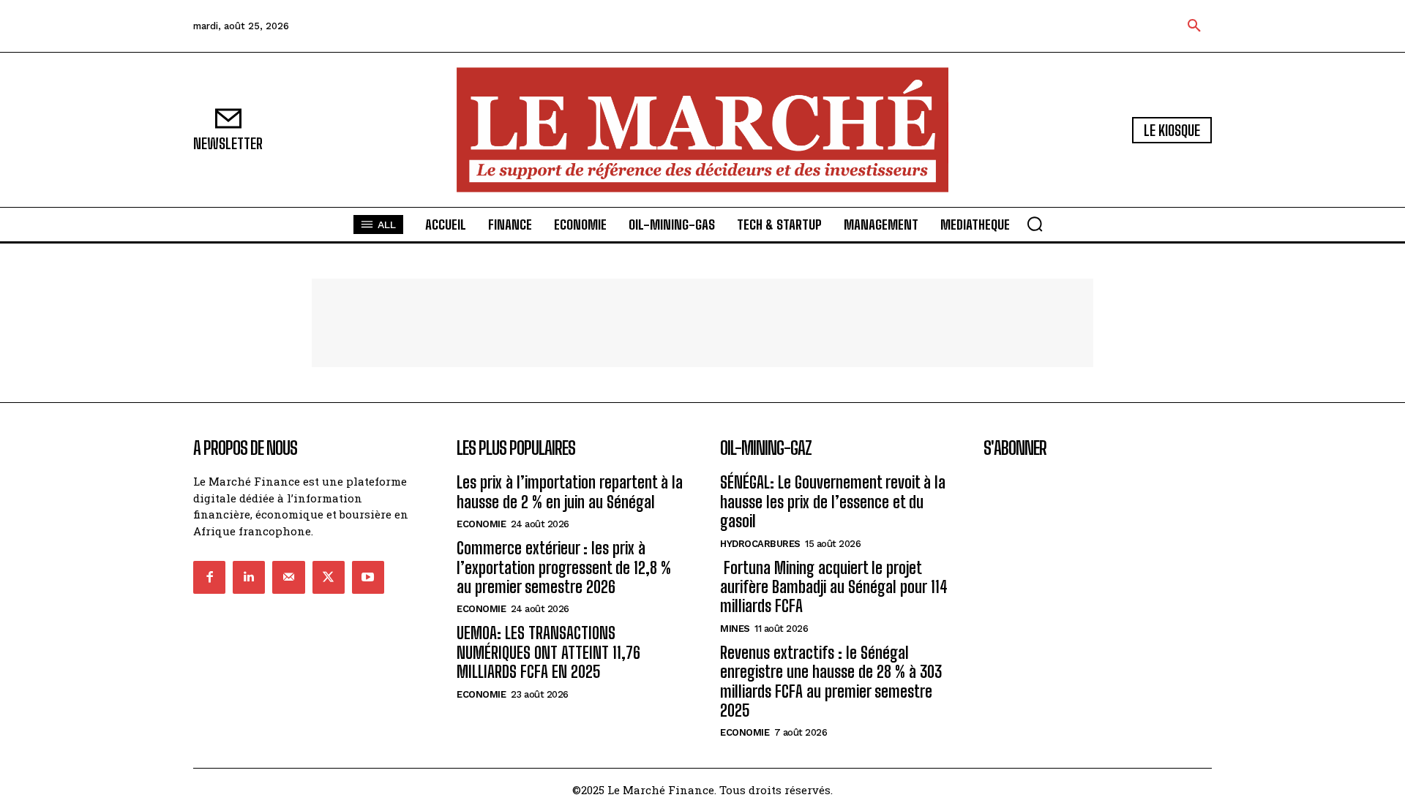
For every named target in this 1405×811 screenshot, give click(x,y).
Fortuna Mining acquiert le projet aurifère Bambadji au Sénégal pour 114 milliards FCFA (834, 587)
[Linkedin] (249, 577)
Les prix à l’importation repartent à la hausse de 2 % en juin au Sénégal (570, 491)
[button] (1194, 26)
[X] (328, 577)
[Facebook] (209, 577)
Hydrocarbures (760, 543)
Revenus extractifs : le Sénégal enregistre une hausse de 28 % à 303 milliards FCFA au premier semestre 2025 (831, 681)
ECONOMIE (481, 523)
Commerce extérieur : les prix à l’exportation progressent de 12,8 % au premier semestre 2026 (564, 567)
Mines (735, 628)
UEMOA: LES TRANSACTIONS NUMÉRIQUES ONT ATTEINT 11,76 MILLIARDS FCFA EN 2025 (548, 652)
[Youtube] (368, 577)
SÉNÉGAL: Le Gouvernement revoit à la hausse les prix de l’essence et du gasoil (832, 501)
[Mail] (288, 577)
